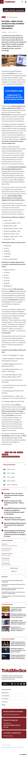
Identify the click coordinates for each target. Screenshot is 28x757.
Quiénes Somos (5, 692)
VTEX (15, 452)
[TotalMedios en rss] (24, 684)
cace (11, 452)
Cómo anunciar (5, 698)
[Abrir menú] (2, 2)
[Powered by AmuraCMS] (23, 754)
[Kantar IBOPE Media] (14, 95)
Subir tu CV (14, 571)
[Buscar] (22, 1)
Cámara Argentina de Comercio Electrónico (10, 456)
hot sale (6, 452)
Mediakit (3, 704)
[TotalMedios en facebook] (12, 684)
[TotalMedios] (14, 671)
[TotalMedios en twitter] (15, 684)
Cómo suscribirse (5, 695)
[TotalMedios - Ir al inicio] (9, 2)
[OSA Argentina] (14, 10)
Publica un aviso (14, 568)
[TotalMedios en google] (18, 684)
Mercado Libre (5, 454)
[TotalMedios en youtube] (21, 684)
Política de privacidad (6, 744)
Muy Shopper (20, 452)
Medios (3, 17)
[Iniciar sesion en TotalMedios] (25, 1)
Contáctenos (5, 701)
